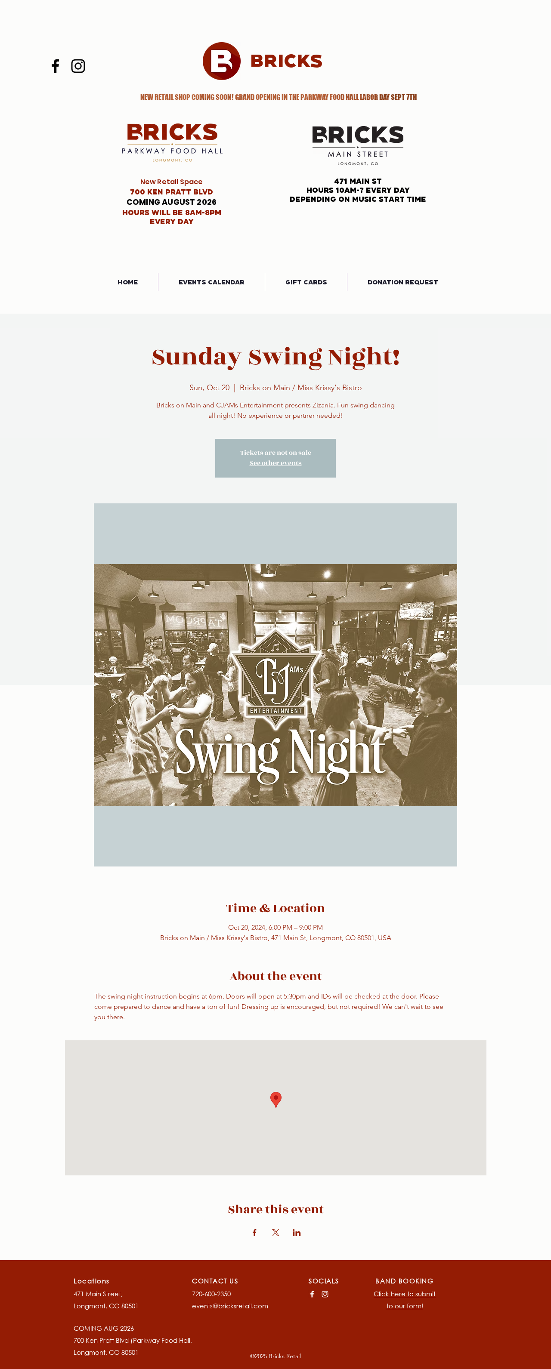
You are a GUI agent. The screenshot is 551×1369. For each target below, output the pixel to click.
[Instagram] (78, 66)
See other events (276, 463)
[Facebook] (55, 66)
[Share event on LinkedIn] (297, 1232)
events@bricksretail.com (230, 1305)
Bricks (286, 60)
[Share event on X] (276, 1232)
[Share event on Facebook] (255, 1232)
